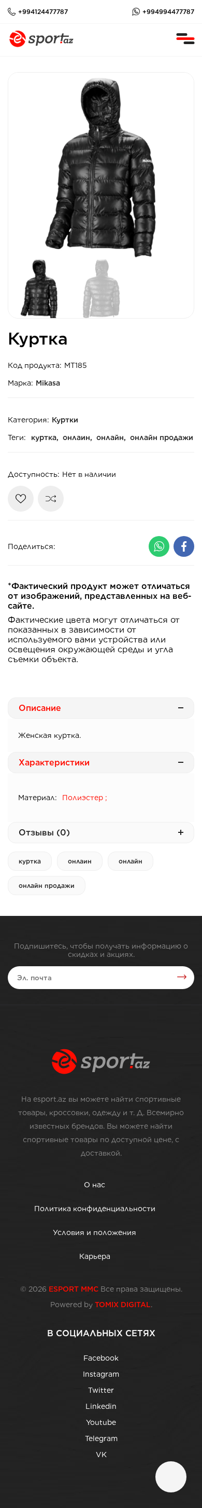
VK (101, 1454)
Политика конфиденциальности (94, 1208)
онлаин (80, 861)
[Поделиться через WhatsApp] (159, 546)
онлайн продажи (161, 437)
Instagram (101, 1374)
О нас (94, 1185)
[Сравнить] (51, 499)
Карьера (94, 1256)
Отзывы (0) (44, 833)
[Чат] (170, 1476)
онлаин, (77, 437)
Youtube (101, 1422)
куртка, (45, 437)
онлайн (130, 861)
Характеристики (54, 762)
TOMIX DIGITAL (123, 1304)
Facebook (101, 1358)
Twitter (101, 1390)
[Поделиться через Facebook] (184, 546)
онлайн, (111, 437)
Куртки (65, 420)
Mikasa (48, 383)
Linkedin (101, 1406)
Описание (40, 708)
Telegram (101, 1438)
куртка (30, 861)
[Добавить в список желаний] (21, 499)
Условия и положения (94, 1232)
